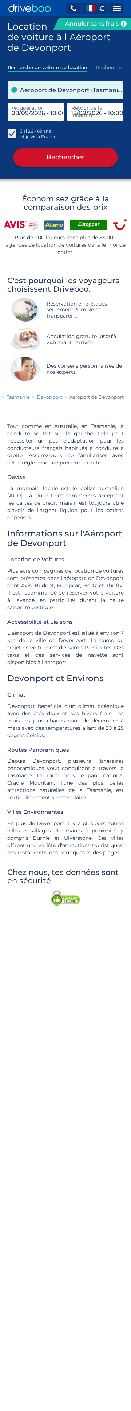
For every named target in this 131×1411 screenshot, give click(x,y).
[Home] (29, 8)
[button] (73, 8)
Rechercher (65, 157)
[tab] (47, 65)
